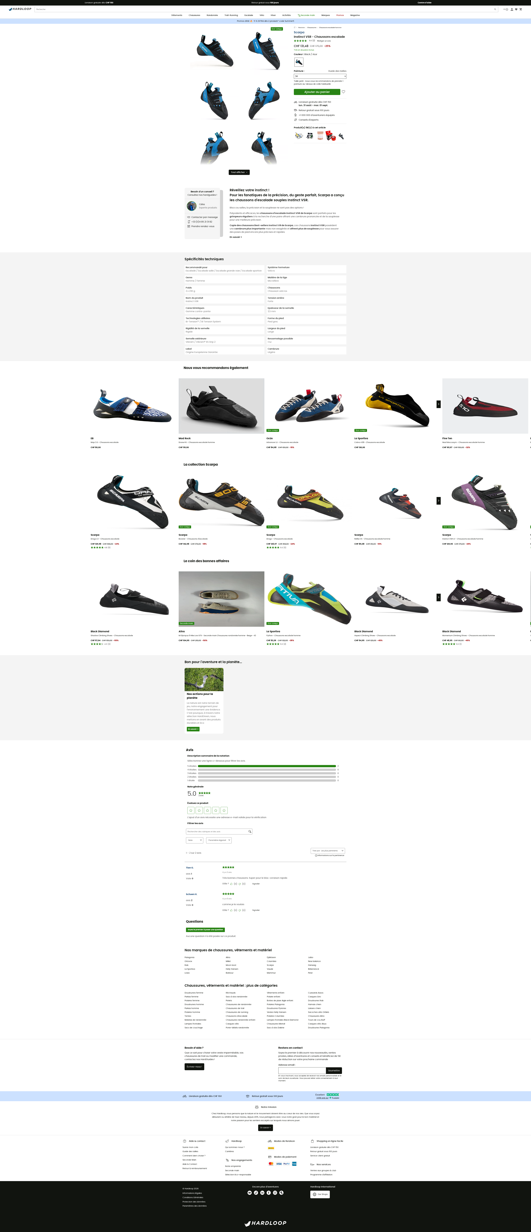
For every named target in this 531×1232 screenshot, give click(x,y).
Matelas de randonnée (195, 1020)
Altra (228, 957)
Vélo (262, 15)
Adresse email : (287, 1065)
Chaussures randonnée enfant (240, 1020)
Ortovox (188, 961)
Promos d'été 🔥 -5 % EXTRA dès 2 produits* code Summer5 (265, 21)
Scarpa (299, 32)
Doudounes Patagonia (318, 1028)
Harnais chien (314, 1004)
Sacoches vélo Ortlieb (318, 1012)
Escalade (248, 15)
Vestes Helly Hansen (276, 1012)
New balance (314, 961)
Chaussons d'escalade (236, 1016)
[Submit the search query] (495, 10)
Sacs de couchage (194, 1028)
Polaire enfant (273, 997)
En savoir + (236, 237)
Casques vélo (232, 1024)
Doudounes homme (194, 1004)
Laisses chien (314, 1008)
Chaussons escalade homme (330, 27)
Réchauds (230, 993)
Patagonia (189, 957)
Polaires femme (192, 1001)
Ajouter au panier (317, 92)
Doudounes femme (194, 993)
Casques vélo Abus (317, 1024)
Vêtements (176, 15)
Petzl (310, 973)
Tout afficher (238, 172)
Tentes (188, 1016)
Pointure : (299, 71)
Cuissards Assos (315, 993)
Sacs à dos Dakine (275, 1028)
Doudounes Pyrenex (276, 1008)
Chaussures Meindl (276, 1024)
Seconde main (308, 15)
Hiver (273, 15)
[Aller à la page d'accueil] (296, 28)
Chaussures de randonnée (238, 1004)
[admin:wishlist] (343, 92)
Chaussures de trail (235, 1008)
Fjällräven (271, 957)
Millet (228, 961)
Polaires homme (192, 1012)
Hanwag (312, 965)
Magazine (355, 15)
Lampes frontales (193, 1024)
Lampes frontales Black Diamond (282, 1020)
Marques (326, 15)
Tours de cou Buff (316, 1020)
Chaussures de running (237, 1012)
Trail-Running (231, 15)
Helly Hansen (232, 969)
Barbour (229, 973)
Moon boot (231, 965)
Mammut (271, 973)
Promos (340, 15)
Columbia (271, 961)
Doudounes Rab (315, 1001)
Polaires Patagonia (275, 1004)
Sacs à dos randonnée (236, 997)
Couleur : (305, 54)
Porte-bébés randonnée (237, 1028)
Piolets (229, 1001)
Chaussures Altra (316, 1016)
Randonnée (212, 15)
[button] (214, 51)
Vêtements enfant (275, 993)
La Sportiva (190, 969)
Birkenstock (313, 969)
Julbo (310, 957)
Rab (186, 965)
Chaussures (194, 15)
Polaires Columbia (275, 1016)
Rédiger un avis (324, 41)
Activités (286, 15)
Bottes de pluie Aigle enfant (280, 1001)
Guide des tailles (337, 71)
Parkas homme (192, 1008)
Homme (301, 27)
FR (504, 9)
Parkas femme (191, 997)
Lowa (187, 973)
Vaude (270, 969)
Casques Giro (314, 997)
